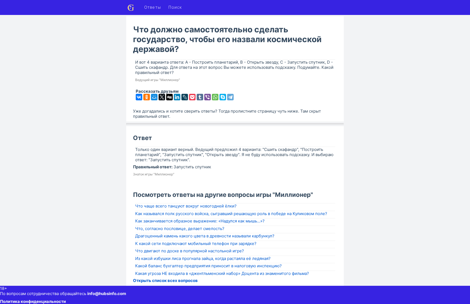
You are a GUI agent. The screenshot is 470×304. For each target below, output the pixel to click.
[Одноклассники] (146, 97)
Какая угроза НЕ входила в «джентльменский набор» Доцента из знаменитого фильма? (222, 273)
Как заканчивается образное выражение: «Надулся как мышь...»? (200, 221)
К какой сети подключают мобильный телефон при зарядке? (195, 243)
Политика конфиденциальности (33, 301)
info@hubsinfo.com (106, 293)
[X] (162, 97)
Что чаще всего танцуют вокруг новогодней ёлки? (186, 206)
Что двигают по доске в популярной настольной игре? (189, 250)
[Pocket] (192, 97)
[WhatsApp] (215, 97)
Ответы (152, 7)
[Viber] (207, 97)
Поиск (175, 7)
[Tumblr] (200, 97)
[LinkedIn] (177, 97)
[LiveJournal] (184, 97)
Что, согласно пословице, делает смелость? (179, 228)
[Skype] (222, 97)
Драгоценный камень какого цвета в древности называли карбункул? (204, 235)
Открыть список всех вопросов (165, 280)
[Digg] (169, 97)
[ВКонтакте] (139, 97)
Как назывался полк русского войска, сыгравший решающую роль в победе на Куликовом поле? (231, 213)
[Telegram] (230, 97)
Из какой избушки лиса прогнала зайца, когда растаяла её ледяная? (203, 258)
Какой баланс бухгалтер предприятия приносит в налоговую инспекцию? (208, 265)
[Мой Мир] (154, 97)
